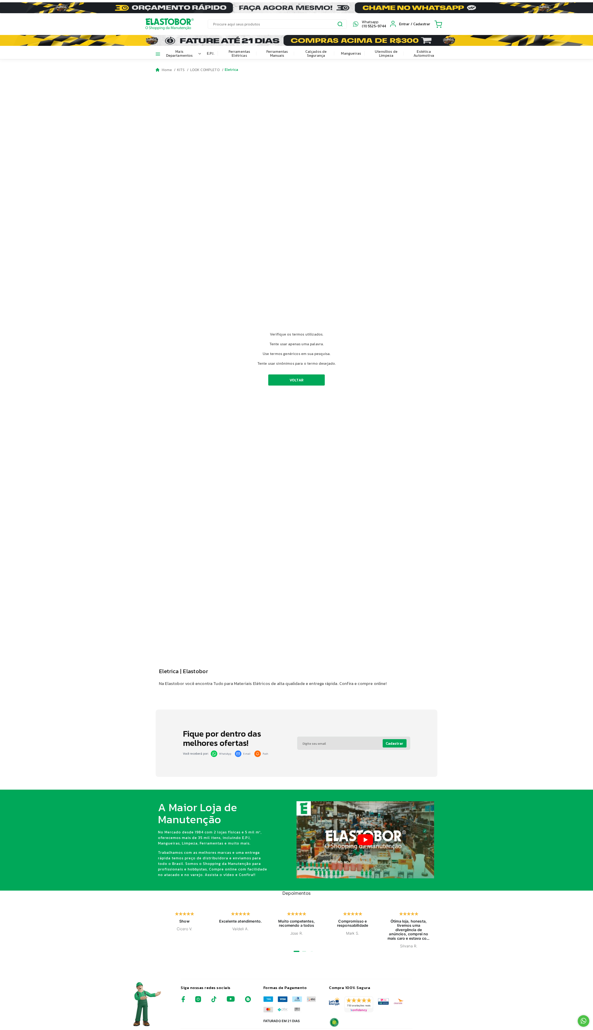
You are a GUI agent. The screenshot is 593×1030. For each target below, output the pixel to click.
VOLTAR (297, 380)
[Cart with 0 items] (438, 24)
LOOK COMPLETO (205, 69)
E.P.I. (210, 53)
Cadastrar (394, 743)
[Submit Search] (340, 24)
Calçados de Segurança (316, 53)
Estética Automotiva (423, 53)
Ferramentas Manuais (277, 53)
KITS (181, 69)
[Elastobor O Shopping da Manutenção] (165, 24)
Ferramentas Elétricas (239, 53)
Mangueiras (351, 53)
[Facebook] (183, 1001)
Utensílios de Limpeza (386, 53)
